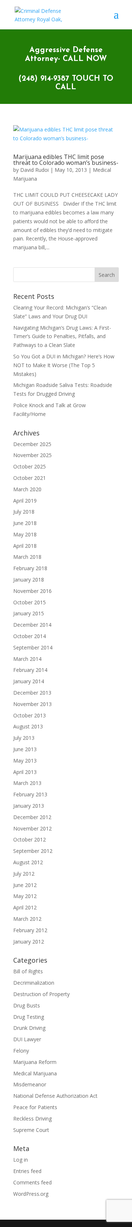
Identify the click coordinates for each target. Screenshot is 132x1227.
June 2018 (25, 523)
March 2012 (27, 918)
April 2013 (25, 771)
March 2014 (27, 658)
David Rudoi (34, 169)
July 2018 (23, 511)
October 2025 (29, 466)
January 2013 (28, 805)
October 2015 (29, 602)
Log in (20, 1159)
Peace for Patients (35, 1107)
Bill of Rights (28, 971)
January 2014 (28, 681)
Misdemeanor (29, 1084)
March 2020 (27, 489)
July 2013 (23, 737)
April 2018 (25, 545)
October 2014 (29, 636)
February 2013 (30, 794)
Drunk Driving (29, 1027)
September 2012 (32, 850)
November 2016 (32, 590)
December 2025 (32, 444)
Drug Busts (26, 1005)
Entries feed (27, 1171)
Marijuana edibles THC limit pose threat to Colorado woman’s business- (65, 160)
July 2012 (23, 873)
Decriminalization (33, 982)
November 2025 (32, 455)
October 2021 (29, 477)
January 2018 (28, 579)
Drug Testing (28, 1016)
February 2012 (30, 930)
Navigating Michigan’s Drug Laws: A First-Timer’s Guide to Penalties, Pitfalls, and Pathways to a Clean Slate (62, 336)
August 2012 (28, 862)
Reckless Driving (32, 1118)
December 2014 (32, 624)
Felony (21, 1050)
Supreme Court (31, 1129)
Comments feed (32, 1182)
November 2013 (32, 704)
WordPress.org (30, 1193)
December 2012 (32, 817)
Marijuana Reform (34, 1061)
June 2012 (25, 885)
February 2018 (30, 568)
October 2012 (29, 839)
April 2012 (25, 907)
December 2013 (32, 692)
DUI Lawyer (27, 1039)
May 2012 (25, 896)
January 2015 (28, 613)
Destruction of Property (41, 994)
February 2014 (30, 669)
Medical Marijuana (35, 1073)
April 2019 (25, 500)
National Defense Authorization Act (55, 1095)
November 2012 (32, 828)
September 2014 (32, 647)
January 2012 (28, 941)
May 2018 (25, 534)
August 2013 (28, 726)
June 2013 (25, 749)
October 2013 (29, 715)
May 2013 (25, 760)
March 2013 (27, 782)
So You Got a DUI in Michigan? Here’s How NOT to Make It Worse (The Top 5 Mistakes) (63, 365)
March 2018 (27, 556)
